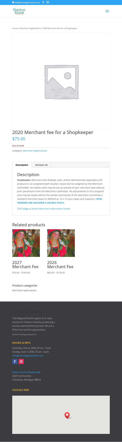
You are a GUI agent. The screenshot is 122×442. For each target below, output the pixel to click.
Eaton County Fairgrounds (26, 372)
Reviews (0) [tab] (41, 164)
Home (15, 28)
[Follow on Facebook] (14, 361)
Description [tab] (22, 164)
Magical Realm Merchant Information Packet (46, 208)
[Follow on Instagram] (21, 361)
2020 (20, 208)
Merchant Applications (30, 28)
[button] (68, 415)
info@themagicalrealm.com (27, 355)
